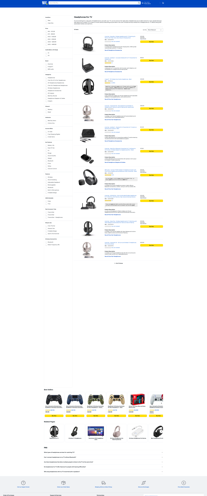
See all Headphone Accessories (113, 50)
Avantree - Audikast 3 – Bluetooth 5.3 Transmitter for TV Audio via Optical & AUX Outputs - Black (120, 127)
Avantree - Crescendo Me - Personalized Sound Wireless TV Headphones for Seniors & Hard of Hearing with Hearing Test (119, 106)
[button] (146, 2)
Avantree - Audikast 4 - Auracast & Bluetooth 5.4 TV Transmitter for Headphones (121, 58)
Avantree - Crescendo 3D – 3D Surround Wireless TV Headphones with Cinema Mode (120, 243)
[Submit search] (139, 3)
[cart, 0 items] (163, 3)
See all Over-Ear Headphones (113, 99)
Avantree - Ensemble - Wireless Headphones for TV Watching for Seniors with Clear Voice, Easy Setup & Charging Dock (120, 37)
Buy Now (151, 41)
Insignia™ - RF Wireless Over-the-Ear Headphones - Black (118, 79)
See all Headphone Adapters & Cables (115, 162)
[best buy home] (45, 3)
